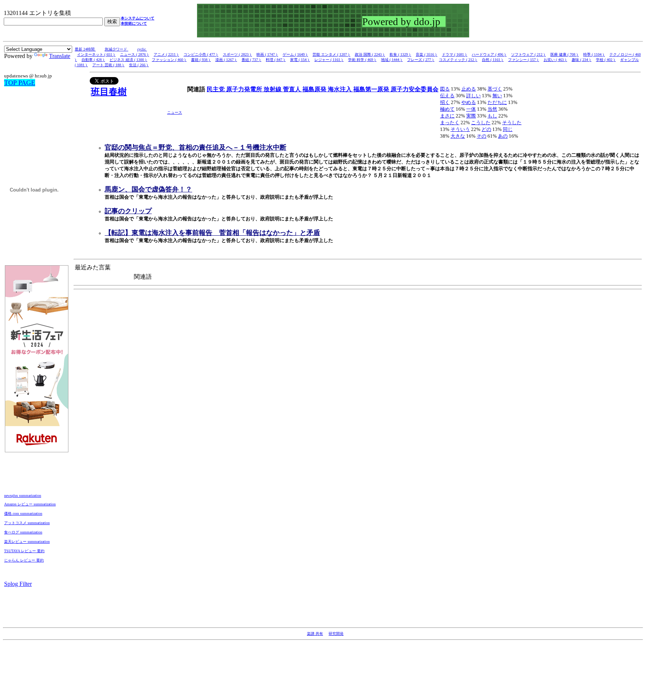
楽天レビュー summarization (27, 541)
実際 (471, 116)
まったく (449, 122)
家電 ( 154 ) (300, 60)
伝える (447, 95)
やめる (468, 102)
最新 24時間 (85, 49)
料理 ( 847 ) (276, 60)
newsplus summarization (22, 495)
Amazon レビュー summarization (30, 504)
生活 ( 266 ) (139, 65)
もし (492, 116)
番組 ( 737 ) (251, 60)
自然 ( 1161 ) (493, 60)
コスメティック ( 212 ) (458, 60)
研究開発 (336, 633)
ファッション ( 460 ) (169, 60)
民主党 (216, 89)
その (481, 136)
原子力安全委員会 (415, 89)
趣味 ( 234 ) (581, 60)
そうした (512, 122)
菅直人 (292, 89)
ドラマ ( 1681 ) (454, 54)
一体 (471, 109)
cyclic (142, 49)
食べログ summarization (23, 532)
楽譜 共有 (315, 633)
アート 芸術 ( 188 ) (108, 65)
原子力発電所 (245, 89)
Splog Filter (18, 584)
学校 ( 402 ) (606, 60)
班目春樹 (109, 92)
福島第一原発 (372, 89)
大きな (457, 136)
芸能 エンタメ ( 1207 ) (331, 54)
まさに (447, 116)
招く (445, 102)
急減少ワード (116, 49)
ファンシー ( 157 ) (523, 60)
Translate (59, 56)
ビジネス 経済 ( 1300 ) (128, 60)
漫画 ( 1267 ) (226, 60)
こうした (480, 122)
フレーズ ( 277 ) (420, 60)
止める (468, 89)
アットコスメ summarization (27, 523)
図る (445, 89)
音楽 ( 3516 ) (426, 54)
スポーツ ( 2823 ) (237, 54)
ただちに (497, 102)
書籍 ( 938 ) (201, 60)
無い (497, 95)
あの (503, 136)
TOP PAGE (19, 82)
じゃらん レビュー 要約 (24, 560)
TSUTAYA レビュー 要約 (24, 551)
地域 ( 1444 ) (392, 60)
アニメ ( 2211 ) (166, 54)
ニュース (174, 112)
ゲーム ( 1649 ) (295, 54)
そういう (460, 129)
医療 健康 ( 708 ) (564, 54)
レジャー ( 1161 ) (329, 60)
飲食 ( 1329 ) (400, 54)
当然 (492, 109)
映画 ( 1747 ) (267, 54)
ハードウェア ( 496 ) (489, 54)
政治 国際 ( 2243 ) (370, 54)
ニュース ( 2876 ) (134, 54)
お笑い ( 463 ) (555, 60)
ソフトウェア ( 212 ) (528, 54)
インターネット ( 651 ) (96, 54)
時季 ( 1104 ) (594, 54)
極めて (447, 109)
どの (486, 129)
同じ (508, 129)
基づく (494, 89)
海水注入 (340, 89)
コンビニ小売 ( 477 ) (201, 54)
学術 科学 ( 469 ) (362, 60)
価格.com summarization (23, 513)
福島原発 (315, 89)
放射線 (273, 89)
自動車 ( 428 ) (93, 60)
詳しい (473, 95)
